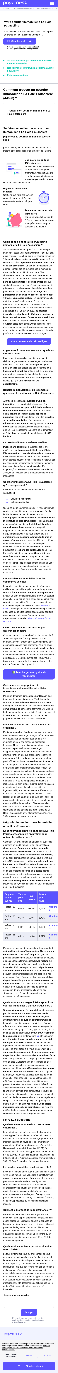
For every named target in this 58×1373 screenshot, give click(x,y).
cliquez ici (21, 1322)
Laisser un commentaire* (17, 1295)
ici (38, 1036)
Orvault (6, 609)
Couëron (39, 618)
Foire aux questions (17, 75)
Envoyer (29, 1312)
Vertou (31, 618)
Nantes (44, 605)
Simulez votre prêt (21, 41)
